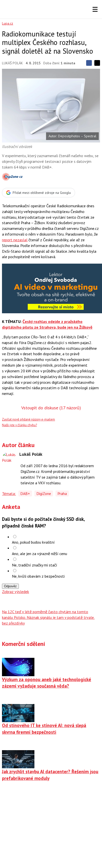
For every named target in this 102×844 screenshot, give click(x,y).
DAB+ (25, 493)
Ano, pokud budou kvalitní (33, 542)
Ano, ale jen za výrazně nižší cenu (39, 553)
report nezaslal (14, 239)
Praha (62, 493)
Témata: (9, 493)
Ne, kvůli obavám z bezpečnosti (38, 576)
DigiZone (43, 493)
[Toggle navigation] (95, 9)
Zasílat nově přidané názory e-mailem (28, 419)
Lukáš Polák (12, 63)
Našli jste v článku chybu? (19, 425)
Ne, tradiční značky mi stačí (34, 565)
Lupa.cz (7, 23)
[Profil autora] (9, 459)
